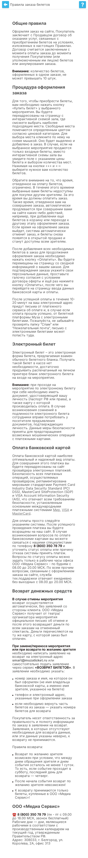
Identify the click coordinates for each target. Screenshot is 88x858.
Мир (56, 510)
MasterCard (21, 513)
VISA (65, 510)
